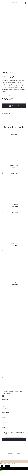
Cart (2, 466)
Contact (4, 404)
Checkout (7, 466)
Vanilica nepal (14, 165)
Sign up (14, 439)
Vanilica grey (14, 282)
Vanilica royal (14, 204)
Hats (10, 113)
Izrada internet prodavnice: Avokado (14, 456)
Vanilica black (14, 243)
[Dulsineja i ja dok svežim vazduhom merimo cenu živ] (7, 361)
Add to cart (15, 106)
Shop (3, 406)
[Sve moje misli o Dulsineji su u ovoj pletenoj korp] (21, 337)
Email (3, 436)
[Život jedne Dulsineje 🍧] (7, 324)
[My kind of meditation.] (21, 296)
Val (12, 113)
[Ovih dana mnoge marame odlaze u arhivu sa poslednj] (7, 309)
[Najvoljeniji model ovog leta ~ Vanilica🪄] (21, 353)
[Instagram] (6, 395)
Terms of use (5, 408)
